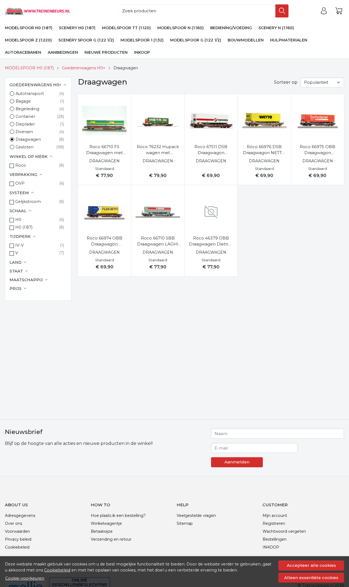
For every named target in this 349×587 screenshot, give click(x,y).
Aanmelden (236, 462)
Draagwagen (28, 139)
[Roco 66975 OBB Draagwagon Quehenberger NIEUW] (318, 120)
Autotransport (30, 93)
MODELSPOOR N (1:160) (180, 27)
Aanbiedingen (63, 52)
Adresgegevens (20, 515)
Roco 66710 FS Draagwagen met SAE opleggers (104, 150)
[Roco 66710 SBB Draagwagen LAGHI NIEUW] (158, 212)
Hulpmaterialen (288, 40)
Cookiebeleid (57, 570)
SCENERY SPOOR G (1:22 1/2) (86, 40)
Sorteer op (285, 82)
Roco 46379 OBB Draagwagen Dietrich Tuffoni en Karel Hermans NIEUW (211, 241)
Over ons (13, 523)
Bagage (23, 101)
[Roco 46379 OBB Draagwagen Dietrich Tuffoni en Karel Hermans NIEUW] (211, 212)
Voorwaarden (17, 531)
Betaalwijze (102, 531)
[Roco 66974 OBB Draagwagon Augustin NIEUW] (104, 212)
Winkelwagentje (106, 523)
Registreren (274, 523)
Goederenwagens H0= (83, 67)
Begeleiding (27, 108)
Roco (20, 165)
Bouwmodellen (246, 40)
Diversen (24, 131)
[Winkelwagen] (338, 10)
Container (25, 116)
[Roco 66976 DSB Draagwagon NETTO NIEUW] (264, 120)
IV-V (19, 245)
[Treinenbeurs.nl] (45, 11)
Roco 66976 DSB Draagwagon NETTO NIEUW (264, 150)
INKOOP (142, 52)
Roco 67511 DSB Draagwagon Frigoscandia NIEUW (211, 150)
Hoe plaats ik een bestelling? (118, 515)
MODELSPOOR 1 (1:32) (142, 40)
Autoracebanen (23, 52)
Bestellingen (275, 539)
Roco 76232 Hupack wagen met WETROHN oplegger (158, 150)
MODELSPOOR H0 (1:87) (28, 27)
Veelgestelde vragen (196, 515)
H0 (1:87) (23, 227)
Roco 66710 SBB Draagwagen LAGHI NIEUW (157, 241)
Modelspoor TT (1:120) (126, 27)
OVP (20, 183)
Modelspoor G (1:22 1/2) (195, 40)
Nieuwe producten (106, 52)
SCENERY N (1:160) (276, 27)
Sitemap (185, 523)
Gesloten (25, 147)
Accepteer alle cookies (311, 565)
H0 (18, 219)
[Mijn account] (323, 10)
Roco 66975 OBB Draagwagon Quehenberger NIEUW (317, 150)
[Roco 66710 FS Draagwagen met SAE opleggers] (104, 120)
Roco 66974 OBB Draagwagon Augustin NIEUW (104, 241)
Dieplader (25, 124)
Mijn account (275, 515)
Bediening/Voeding (231, 27)
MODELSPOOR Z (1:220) (28, 40)
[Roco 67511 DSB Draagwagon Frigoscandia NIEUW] (211, 120)
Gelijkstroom (28, 201)
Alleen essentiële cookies (311, 577)
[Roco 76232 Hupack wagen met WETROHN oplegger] (158, 120)
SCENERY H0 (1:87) (77, 27)
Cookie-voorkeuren (24, 578)
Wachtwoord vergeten (284, 531)
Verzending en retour (111, 539)
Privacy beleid (18, 539)
